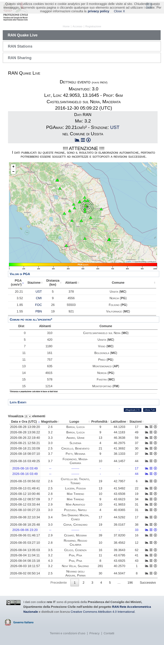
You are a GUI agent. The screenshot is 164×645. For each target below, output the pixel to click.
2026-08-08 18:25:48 (25, 524)
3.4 (50, 517)
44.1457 (119, 461)
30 (136, 448)
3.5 (50, 550)
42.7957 (119, 481)
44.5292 (119, 517)
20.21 (19, 291)
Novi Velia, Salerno (75, 566)
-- (50, 468)
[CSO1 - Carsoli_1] (84, 238)
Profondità (99, 421)
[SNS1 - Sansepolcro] (56, 180)
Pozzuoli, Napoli (75, 510)
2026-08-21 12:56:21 (25, 443)
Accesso (77, 26)
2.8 (50, 493)
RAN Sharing (20, 58)
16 (136, 535)
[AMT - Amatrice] (90, 217)
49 (136, 432)
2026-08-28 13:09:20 (25, 427)
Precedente (58, 582)
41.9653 (119, 504)
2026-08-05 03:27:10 (25, 542)
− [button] (13, 171)
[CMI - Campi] (84, 208)
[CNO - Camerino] (84, 197)
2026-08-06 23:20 (25, 530)
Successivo (148, 582)
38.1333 (119, 453)
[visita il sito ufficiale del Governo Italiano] (19, 624)
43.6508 (119, 493)
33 (136, 530)
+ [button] (13, 167)
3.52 (20, 298)
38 (136, 524)
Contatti (109, 633)
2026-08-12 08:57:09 (25, 499)
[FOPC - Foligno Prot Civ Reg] (73, 204)
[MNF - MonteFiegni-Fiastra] (87, 200)
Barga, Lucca (75, 427)
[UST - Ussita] (85, 205)
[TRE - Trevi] (74, 207)
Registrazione (93, 26)
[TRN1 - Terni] (72, 220)
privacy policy (98, 11)
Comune (118, 282)
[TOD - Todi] (64, 213)
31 (136, 504)
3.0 (50, 443)
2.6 (50, 427)
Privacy (94, 633)
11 (24, 353)
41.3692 (119, 448)
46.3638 (119, 437)
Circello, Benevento (75, 448)
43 (136, 560)
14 (24, 373)
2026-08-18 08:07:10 (25, 453)
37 (136, 443)
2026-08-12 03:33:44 (25, 504)
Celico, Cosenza (75, 550)
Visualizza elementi (26, 416)
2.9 (50, 504)
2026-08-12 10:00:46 (25, 493)
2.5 (50, 448)
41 (136, 555)
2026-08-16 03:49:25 (25, 461)
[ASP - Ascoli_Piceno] (101, 209)
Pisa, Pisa (75, 555)
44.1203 (119, 427)
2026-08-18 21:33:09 (25, 448)
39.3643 (119, 550)
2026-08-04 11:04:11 (25, 555)
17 (136, 427)
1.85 (20, 305)
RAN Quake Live (22, 35)
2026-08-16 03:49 (25, 468)
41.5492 (119, 488)
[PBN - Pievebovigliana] (84, 200)
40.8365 (119, 510)
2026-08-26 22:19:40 (25, 437)
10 (100, 461)
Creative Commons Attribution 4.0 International (103, 611)
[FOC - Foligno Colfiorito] (79, 201)
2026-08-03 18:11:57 (25, 566)
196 (130, 582)
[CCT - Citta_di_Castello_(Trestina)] (60, 188)
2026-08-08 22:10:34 (25, 517)
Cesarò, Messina (75, 535)
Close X (119, 11)
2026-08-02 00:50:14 (25, 573)
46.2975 (119, 443)
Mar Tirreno (75, 493)
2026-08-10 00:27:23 (25, 510)
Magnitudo (49, 421)
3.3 (50, 437)
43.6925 (119, 560)
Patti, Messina (75, 453)
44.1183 (119, 432)
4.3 (50, 560)
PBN (38, 311)
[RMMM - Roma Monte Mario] (66, 245)
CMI (39, 298)
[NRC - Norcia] (85, 211)
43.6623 (119, 499)
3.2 (50, 432)
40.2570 (119, 566)
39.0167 (119, 524)
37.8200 (119, 535)
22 (136, 488)
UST (114, 127)
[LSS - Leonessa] (81, 220)
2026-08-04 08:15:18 (25, 560)
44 (136, 461)
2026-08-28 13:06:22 (25, 432)
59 (136, 437)
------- (75, 468)
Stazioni (135, 421)
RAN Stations (20, 46)
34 (136, 499)
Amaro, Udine (75, 437)
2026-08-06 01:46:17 (25, 535)
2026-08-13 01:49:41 (25, 488)
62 (136, 550)
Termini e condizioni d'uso (67, 633)
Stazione (34, 282)
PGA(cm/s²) (16, 282)
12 (136, 542)
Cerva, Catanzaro (75, 524)
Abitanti (71, 282)
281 (100, 566)
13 (24, 366)
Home (66, 26)
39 (100, 535)
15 (24, 379)
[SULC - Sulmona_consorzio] (108, 239)
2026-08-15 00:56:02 (25, 481)
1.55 (20, 311)
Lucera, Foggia (75, 488)
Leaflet (128, 261)
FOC (38, 305)
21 (100, 448)
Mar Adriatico (75, 504)
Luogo (74, 421)
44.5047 (119, 573)
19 (100, 481)
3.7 (50, 453)
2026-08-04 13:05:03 (25, 550)
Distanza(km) (52, 282)
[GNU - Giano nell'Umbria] (69, 210)
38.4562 (119, 542)
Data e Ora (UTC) (24, 421)
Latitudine (118, 421)
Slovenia (75, 443)
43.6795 (119, 555)
